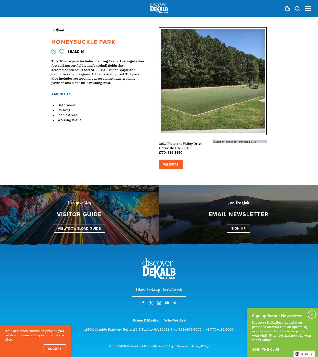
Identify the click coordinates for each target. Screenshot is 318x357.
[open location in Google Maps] (234, 141)
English (304, 354)
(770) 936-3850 (170, 152)
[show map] (53, 52)
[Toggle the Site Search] (297, 8)
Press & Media (145, 320)
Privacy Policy (200, 346)
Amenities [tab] (61, 94)
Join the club (266, 349)
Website (171, 164)
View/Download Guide (79, 228)
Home (60, 29)
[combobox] (304, 354)
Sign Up (238, 228)
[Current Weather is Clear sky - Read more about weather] (287, 8)
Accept (55, 348)
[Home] (159, 8)
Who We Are (175, 320)
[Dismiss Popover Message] (312, 314)
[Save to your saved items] (61, 52)
